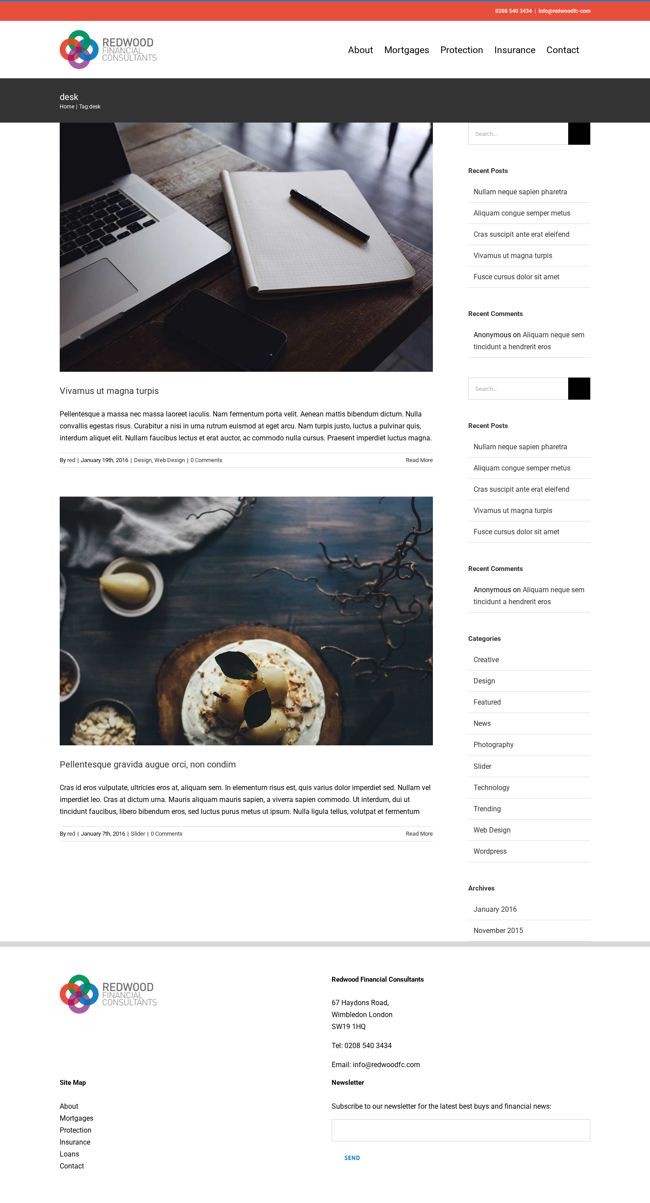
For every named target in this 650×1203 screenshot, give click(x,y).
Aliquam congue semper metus (522, 213)
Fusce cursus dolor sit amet (516, 277)
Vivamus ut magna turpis (109, 391)
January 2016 (495, 909)
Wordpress (490, 851)
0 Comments (206, 460)
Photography (494, 744)
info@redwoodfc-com (564, 11)
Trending (487, 809)
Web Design (169, 460)
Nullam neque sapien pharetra (520, 192)
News (482, 723)
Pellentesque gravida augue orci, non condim (148, 764)
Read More (419, 460)
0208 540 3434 (368, 1045)
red (71, 460)
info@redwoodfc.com (386, 1064)
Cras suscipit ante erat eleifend (522, 234)
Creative (486, 659)
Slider (138, 833)
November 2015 (498, 930)
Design (143, 460)
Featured (487, 702)
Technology (492, 787)
